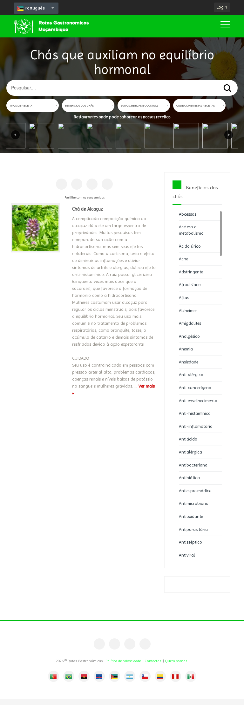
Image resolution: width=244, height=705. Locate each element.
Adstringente (191, 271)
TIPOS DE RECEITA (21, 105)
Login (221, 7)
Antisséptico (190, 542)
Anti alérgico (191, 374)
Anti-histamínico (195, 413)
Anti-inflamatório (196, 426)
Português (34, 8)
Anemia (186, 348)
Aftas (184, 297)
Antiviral (187, 555)
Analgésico (189, 336)
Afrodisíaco (190, 284)
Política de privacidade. (123, 661)
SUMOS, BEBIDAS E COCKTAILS (139, 105)
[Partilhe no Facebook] (61, 184)
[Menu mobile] (225, 26)
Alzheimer (188, 310)
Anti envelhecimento (198, 400)
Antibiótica (189, 477)
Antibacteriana (193, 464)
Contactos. (153, 661)
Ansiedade (188, 361)
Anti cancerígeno (195, 387)
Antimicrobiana (193, 503)
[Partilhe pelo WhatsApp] (107, 184)
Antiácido (188, 438)
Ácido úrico (190, 246)
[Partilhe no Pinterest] (76, 184)
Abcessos (187, 214)
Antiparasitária (193, 529)
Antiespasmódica (195, 490)
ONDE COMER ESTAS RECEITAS (195, 105)
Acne (183, 258)
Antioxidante (191, 516)
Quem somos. (176, 661)
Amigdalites (190, 323)
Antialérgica (190, 451)
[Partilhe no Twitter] (92, 184)
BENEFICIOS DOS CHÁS (79, 105)
